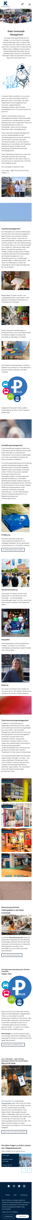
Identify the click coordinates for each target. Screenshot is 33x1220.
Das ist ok (22, 1216)
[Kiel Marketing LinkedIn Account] (19, 1186)
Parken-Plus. (5, 412)
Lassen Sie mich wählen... (10, 1212)
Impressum (24, 1195)
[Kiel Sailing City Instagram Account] (14, 1186)
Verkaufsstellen (6, 1103)
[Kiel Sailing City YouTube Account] (24, 1186)
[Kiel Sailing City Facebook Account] (9, 1186)
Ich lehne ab (8, 1216)
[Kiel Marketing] (5, 4)
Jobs (15, 1195)
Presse (7, 1195)
